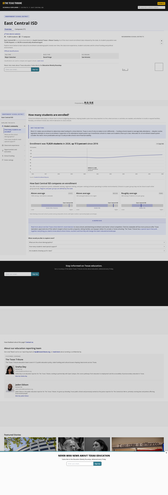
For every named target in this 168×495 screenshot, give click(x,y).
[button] (84, 247)
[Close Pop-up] (166, 452)
